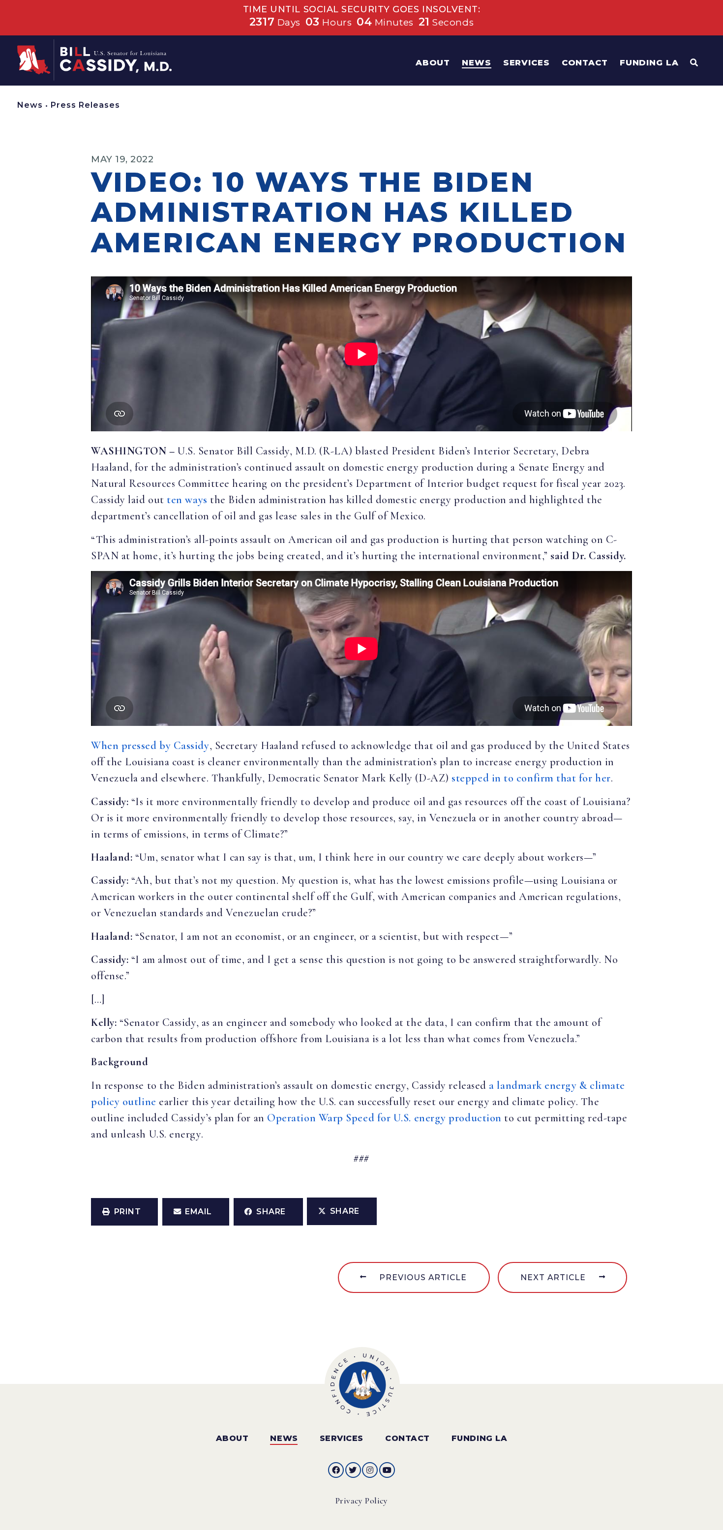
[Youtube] (387, 1470)
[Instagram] (370, 1470)
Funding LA (479, 1438)
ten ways (187, 499)
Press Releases (85, 105)
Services (341, 1438)
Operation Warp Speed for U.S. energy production (384, 1117)
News (30, 105)
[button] (124, 1212)
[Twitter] (353, 1470)
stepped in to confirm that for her (531, 778)
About (232, 1438)
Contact (407, 1438)
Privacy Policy (361, 1501)
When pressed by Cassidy (150, 745)
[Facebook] (336, 1470)
